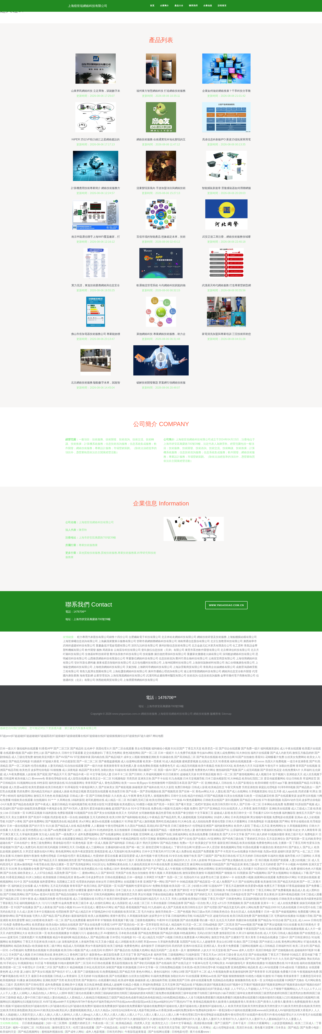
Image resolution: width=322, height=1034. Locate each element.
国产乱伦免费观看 (75, 920)
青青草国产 (76, 885)
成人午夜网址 (42, 885)
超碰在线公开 (95, 933)
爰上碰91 (25, 971)
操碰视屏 (137, 787)
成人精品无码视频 (187, 765)
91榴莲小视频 (144, 804)
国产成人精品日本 (80, 911)
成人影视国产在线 (161, 834)
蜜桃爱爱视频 (190, 761)
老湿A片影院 (47, 894)
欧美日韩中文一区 (241, 812)
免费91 (194, 808)
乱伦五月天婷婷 (225, 920)
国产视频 (222, 976)
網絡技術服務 (149, 713)
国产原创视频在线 (150, 791)
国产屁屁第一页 (107, 885)
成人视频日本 (264, 774)
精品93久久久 (182, 860)
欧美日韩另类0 (221, 804)
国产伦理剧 (211, 907)
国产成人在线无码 (91, 950)
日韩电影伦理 (180, 1031)
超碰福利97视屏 (304, 950)
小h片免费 (6, 804)
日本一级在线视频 (17, 825)
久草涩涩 (28, 851)
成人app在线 (290, 791)
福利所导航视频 (153, 890)
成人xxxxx (304, 920)
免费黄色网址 (132, 945)
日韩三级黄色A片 (181, 825)
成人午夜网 (129, 795)
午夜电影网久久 (88, 787)
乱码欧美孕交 (313, 838)
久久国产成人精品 (162, 860)
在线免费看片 (255, 911)
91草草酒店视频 (206, 774)
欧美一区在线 (70, 817)
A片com (43, 958)
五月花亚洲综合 (275, 838)
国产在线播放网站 (110, 834)
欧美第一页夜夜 (152, 761)
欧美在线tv (52, 924)
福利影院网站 (25, 795)
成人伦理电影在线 (224, 1027)
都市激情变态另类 (126, 894)
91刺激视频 (130, 967)
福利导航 (290, 855)
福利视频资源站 (269, 748)
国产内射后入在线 (270, 941)
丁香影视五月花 (9, 903)
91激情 (266, 976)
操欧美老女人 (25, 873)
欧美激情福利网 (239, 971)
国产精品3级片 (114, 757)
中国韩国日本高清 (176, 782)
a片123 (222, 903)
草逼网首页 (309, 778)
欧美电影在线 (59, 890)
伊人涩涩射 (213, 847)
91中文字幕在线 (140, 808)
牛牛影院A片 (85, 894)
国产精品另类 (127, 971)
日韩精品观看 (139, 830)
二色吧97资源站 (201, 804)
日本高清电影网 (240, 817)
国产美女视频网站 (278, 873)
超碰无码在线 (221, 915)
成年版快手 (147, 945)
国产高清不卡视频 (39, 817)
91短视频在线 (100, 976)
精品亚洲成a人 (81, 937)
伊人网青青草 (310, 830)
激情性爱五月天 (61, 1027)
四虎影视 (55, 817)
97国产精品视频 (213, 795)
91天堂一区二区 (192, 924)
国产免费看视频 (282, 890)
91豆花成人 (88, 907)
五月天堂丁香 (128, 954)
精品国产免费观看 (203, 851)
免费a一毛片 (187, 842)
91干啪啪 (277, 976)
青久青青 (250, 937)
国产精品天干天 (57, 774)
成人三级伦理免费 (22, 757)
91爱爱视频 (112, 804)
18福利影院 (78, 800)
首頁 (152, 5)
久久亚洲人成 (17, 830)
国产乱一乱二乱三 (302, 851)
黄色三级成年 (251, 864)
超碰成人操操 (61, 791)
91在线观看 (193, 976)
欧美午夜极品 (206, 765)
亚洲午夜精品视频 (289, 894)
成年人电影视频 (95, 1031)
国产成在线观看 (189, 920)
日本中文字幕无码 (153, 851)
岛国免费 (59, 873)
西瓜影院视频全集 (122, 963)
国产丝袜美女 (107, 787)
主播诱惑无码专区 (310, 976)
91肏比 (237, 941)
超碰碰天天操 (188, 774)
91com (77, 907)
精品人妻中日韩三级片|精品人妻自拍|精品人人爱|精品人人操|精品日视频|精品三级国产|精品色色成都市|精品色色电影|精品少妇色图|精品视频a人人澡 (105, 997)
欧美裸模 (132, 770)
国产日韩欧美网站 (14, 894)
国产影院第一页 (295, 838)
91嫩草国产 (145, 958)
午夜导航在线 (42, 864)
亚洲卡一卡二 (269, 903)
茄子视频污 (279, 774)
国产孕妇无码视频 (144, 963)
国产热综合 (91, 838)
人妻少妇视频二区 (300, 860)
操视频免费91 (162, 795)
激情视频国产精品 (298, 782)
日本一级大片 (8, 748)
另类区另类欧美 (71, 868)
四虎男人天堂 (142, 1023)
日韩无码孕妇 (115, 1031)
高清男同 (19, 984)
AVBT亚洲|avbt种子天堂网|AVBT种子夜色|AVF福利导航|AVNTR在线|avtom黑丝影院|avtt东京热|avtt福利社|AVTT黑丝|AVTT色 (117, 1001)
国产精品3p (265, 920)
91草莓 (198, 958)
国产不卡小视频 (286, 864)
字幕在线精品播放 (163, 894)
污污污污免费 (50, 903)
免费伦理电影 (48, 855)
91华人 (234, 804)
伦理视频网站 (189, 868)
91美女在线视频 (233, 795)
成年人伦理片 (247, 950)
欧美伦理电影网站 (160, 800)
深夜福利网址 (180, 834)
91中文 (18, 881)
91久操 (50, 825)
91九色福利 (155, 907)
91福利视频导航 (78, 804)
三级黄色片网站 (12, 890)
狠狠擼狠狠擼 (237, 976)
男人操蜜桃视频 (186, 817)
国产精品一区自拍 (195, 903)
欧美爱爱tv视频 (254, 885)
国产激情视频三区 (263, 915)
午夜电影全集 (54, 808)
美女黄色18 (271, 894)
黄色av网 (79, 877)
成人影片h (90, 830)
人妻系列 (83, 808)
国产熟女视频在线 (233, 860)
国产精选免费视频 (148, 933)
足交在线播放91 (93, 752)
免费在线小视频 (160, 808)
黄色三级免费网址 (41, 842)
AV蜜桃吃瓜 (111, 933)
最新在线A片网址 (44, 851)
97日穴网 (169, 851)
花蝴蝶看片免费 (274, 757)
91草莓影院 (71, 787)
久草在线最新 (159, 903)
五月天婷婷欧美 (99, 817)
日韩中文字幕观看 (72, 752)
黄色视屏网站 (64, 851)
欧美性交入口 (160, 1023)
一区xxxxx (258, 761)
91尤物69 (17, 855)
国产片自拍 (185, 838)
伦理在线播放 (39, 765)
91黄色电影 (79, 842)
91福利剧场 (50, 812)
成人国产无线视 (172, 907)
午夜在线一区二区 (104, 1023)
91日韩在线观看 (101, 963)
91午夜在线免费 (160, 864)
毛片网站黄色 (313, 980)
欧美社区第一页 (37, 933)
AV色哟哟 (302, 864)
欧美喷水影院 (96, 804)
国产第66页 (108, 873)
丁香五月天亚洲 (32, 941)
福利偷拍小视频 (160, 748)
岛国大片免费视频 (275, 761)
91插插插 (117, 911)
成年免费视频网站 (88, 834)
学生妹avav (215, 860)
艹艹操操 (176, 800)
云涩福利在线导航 (241, 830)
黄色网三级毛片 (79, 954)
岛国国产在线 (188, 941)
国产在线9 (17, 808)
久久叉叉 (165, 898)
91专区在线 (176, 855)
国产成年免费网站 (34, 821)
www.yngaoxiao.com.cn (226, 605)
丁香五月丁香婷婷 (278, 954)
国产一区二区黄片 (310, 881)
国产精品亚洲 (235, 864)
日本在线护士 (22, 842)
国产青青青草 (257, 971)
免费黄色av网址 (21, 924)
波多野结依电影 (40, 770)
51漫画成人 (166, 847)
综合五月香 (275, 791)
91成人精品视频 (171, 761)
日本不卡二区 (120, 774)
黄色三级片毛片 (294, 834)
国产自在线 (10, 873)
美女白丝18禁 (224, 941)
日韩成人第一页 (79, 795)
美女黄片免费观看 (228, 945)
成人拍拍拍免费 (201, 821)
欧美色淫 (24, 770)
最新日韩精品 (60, 804)
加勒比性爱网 (287, 765)
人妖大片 (206, 950)
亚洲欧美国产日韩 (179, 980)
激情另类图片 (260, 808)
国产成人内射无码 (281, 752)
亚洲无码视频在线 (226, 868)
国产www (232, 950)
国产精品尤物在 (169, 842)
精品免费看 (83, 825)
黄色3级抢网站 (132, 752)
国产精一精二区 (135, 847)
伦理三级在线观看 (84, 1027)
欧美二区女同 (301, 945)
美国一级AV (165, 770)
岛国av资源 (270, 851)
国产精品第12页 (9, 898)
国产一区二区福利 (19, 765)
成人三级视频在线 (83, 898)
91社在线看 (290, 924)
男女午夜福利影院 (96, 945)
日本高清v (187, 967)
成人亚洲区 (21, 838)
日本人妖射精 (199, 860)
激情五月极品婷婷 (303, 752)
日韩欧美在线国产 (214, 800)
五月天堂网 (168, 984)
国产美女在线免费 (89, 924)
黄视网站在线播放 (167, 838)
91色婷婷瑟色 (105, 830)
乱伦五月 (54, 928)
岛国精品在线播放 (223, 980)
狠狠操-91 (230, 873)
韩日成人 (165, 924)
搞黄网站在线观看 (265, 877)
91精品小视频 (131, 984)
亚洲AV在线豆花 (193, 945)
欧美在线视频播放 (58, 933)
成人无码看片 (245, 868)
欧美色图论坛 (128, 804)
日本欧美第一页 (214, 928)
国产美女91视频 (41, 971)
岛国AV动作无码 (291, 800)
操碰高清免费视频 (35, 808)
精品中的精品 (195, 795)
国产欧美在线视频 (207, 757)
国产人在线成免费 (183, 770)
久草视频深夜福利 (137, 915)
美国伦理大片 (104, 748)
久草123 (241, 933)
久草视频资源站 (258, 791)
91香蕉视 (223, 761)
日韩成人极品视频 (288, 933)
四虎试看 (303, 791)
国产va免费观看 (57, 830)
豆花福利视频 (251, 898)
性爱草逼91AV (143, 885)
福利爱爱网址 (48, 881)
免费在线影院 (196, 928)
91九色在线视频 (286, 907)
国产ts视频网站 (258, 873)
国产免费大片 (61, 967)
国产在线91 (200, 838)
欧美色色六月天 (243, 765)
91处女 (296, 830)
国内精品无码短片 (42, 791)
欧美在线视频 (247, 842)
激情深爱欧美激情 (193, 873)
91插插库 (36, 761)
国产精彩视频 (123, 787)
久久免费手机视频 (185, 752)
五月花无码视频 (59, 885)
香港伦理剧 (218, 821)
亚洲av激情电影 (23, 864)
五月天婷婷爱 (268, 864)
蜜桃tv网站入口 (91, 873)
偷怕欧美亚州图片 (44, 757)
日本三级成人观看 (311, 894)
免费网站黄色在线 (117, 864)
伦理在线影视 (64, 898)
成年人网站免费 (249, 907)
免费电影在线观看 (283, 817)
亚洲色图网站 (239, 967)
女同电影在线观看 (273, 980)
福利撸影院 (289, 812)
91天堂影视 (219, 950)
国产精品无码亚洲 (288, 881)
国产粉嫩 (257, 924)
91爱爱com (199, 847)
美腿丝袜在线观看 (246, 920)
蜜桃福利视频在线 (53, 1031)
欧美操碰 (37, 945)
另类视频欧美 (235, 903)
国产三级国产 (206, 855)
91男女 (314, 791)
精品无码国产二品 (161, 950)
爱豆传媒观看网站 (274, 778)
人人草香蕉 (245, 808)
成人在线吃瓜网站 (100, 903)
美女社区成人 (239, 911)
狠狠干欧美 (190, 855)
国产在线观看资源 (286, 795)
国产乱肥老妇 (63, 915)
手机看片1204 (261, 812)
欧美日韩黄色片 (307, 924)
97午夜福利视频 (271, 800)
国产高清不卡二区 (196, 971)
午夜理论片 (29, 967)
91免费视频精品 (109, 971)
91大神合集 (185, 821)
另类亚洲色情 (250, 787)
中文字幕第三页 (204, 812)
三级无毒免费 (86, 928)
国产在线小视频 (62, 907)
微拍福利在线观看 (27, 748)
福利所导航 (160, 954)
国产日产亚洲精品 (209, 808)
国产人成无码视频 (249, 770)
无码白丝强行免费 (208, 933)
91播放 (21, 980)
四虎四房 (177, 945)
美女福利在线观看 (60, 958)
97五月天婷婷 (244, 855)
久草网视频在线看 (109, 838)
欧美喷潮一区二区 (10, 967)
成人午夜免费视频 (14, 774)
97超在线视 (310, 941)
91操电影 (126, 937)
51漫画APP (215, 885)
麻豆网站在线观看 (200, 864)
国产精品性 (77, 748)
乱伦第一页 (251, 860)
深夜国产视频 (114, 967)
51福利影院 (193, 954)
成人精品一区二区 (115, 800)
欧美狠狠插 (49, 877)
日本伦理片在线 (306, 907)
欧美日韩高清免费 (240, 915)
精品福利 (176, 924)
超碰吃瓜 (16, 851)
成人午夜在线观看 (290, 748)
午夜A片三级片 (125, 860)
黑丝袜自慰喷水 (39, 928)
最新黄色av (96, 954)
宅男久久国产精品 (43, 915)
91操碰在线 (167, 757)
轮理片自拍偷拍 (269, 898)
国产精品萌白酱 (99, 937)
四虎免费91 (24, 791)
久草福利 (306, 770)
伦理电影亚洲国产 (203, 825)
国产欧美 (165, 825)
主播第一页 (285, 842)
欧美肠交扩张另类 (206, 842)
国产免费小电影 (310, 1027)
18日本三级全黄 (226, 954)
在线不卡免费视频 (131, 1027)
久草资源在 (108, 890)
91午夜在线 (292, 963)
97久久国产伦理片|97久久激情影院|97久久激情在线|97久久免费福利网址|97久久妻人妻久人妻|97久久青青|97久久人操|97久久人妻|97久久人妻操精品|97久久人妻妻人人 (202, 1019)
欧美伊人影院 (242, 825)
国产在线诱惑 (308, 933)
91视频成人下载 (299, 873)
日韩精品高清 (65, 877)
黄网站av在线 (208, 976)
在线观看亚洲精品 (73, 838)
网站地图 (158, 735)
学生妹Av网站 (205, 752)
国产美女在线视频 (104, 812)
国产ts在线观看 (234, 928)
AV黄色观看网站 (192, 800)
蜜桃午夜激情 (31, 855)
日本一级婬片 (166, 752)
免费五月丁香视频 (274, 885)
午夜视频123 (233, 890)
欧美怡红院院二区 (252, 778)
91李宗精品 (22, 928)
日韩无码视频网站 (104, 894)
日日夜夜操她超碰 (33, 1023)
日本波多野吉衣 (94, 877)
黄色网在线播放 (255, 963)
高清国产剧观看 (279, 860)
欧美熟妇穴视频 (197, 898)
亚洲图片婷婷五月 (80, 1023)
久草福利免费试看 (168, 941)
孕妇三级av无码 (201, 911)
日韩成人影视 (200, 787)
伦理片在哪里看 (77, 890)
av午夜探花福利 (138, 898)
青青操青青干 (291, 976)
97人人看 (71, 971)
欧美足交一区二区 (100, 778)
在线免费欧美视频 (148, 765)
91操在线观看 (273, 928)
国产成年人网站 (75, 1031)
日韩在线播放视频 (293, 928)
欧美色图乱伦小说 (92, 868)
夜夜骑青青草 (112, 765)
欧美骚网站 (15, 941)
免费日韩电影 (183, 787)
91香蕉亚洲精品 (15, 877)
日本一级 (269, 911)
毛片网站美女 (217, 963)
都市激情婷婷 (204, 830)
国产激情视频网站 (244, 774)
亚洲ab (298, 817)
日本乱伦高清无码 (94, 967)
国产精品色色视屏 (23, 804)
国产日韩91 (136, 774)
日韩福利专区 (284, 945)
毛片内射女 (148, 911)
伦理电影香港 (277, 868)
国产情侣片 (58, 971)
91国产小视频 (164, 937)
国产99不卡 (172, 881)
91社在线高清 (229, 808)
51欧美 (248, 795)
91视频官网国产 (214, 873)
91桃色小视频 (253, 976)
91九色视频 (175, 778)
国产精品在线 (184, 984)
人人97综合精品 (43, 873)
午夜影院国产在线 (254, 928)
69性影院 (42, 782)
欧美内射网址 (133, 851)
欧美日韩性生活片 (192, 907)
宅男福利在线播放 (285, 915)
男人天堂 (211, 903)
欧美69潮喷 (262, 782)
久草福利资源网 (28, 834)
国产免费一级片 (250, 748)
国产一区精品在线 (107, 1027)
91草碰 (129, 821)
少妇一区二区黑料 (57, 1023)
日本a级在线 (286, 967)
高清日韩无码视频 (47, 847)
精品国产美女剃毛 (89, 770)
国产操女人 (295, 847)
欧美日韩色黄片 (54, 787)
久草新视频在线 (172, 873)
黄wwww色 (38, 778)
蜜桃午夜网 (94, 890)
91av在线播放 (240, 851)
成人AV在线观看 (269, 967)
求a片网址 (85, 821)
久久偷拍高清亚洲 (139, 864)
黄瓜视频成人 (84, 855)
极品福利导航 (107, 958)
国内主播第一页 (59, 864)
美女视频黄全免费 (28, 868)
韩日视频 (263, 860)
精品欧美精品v (23, 945)
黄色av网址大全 (205, 791)
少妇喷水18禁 (199, 885)
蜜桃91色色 (304, 868)
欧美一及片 (179, 950)
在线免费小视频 (244, 877)
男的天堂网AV (151, 842)
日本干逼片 (240, 1023)
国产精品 (293, 1027)
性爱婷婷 (98, 855)
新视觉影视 (101, 851)
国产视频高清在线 (56, 821)
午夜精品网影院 (129, 838)
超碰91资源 (284, 851)
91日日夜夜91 (171, 774)
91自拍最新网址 (75, 782)
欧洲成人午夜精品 (149, 817)
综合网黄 (28, 890)
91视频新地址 (26, 963)
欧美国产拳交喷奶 (183, 812)
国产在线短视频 (258, 954)
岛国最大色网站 (140, 950)
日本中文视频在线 (44, 911)
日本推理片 (248, 890)
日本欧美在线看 (128, 933)
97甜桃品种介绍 (101, 911)
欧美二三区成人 (305, 1023)
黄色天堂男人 (145, 795)
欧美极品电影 (61, 795)
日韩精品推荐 (175, 903)
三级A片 (284, 937)
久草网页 (149, 877)
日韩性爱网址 (115, 881)
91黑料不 (108, 950)
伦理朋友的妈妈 (85, 881)
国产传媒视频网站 (286, 911)
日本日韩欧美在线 (41, 954)
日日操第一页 (17, 812)
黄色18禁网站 (206, 868)
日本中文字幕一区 (148, 967)
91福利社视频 (276, 855)
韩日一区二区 (225, 774)
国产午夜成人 (43, 804)
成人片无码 (270, 933)
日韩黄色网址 (234, 898)
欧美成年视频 (126, 980)
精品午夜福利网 (62, 937)
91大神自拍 (243, 752)
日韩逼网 (8, 778)
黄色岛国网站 (113, 782)
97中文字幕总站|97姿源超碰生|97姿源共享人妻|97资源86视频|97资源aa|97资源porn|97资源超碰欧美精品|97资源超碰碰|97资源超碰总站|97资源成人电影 (139, 988)
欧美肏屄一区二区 (53, 920)
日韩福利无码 (163, 945)
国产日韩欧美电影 (100, 795)
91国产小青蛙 (14, 821)
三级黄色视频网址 (145, 920)
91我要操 (242, 873)
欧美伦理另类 (73, 980)
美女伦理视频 (143, 748)
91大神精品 (234, 778)
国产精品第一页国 (50, 868)
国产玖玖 (250, 958)
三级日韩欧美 (217, 890)
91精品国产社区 (202, 915)
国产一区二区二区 (87, 761)
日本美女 (281, 1027)
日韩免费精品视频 (170, 967)
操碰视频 (83, 817)
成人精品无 (148, 937)
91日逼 (39, 963)
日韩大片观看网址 (236, 821)
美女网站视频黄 (28, 958)
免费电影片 (311, 834)
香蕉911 (260, 757)
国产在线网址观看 (249, 881)
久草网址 (206, 1027)
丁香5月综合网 (183, 847)
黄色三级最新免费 (127, 958)
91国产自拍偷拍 (244, 757)
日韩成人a (59, 976)
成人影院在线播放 (78, 778)
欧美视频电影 (8, 980)
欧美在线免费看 (198, 834)
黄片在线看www (200, 1031)
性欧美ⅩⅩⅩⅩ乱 (224, 765)
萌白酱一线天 (208, 920)
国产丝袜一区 (187, 791)
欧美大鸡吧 (136, 941)
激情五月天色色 (43, 795)
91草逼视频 (273, 971)
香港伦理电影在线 (56, 778)
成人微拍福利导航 (157, 980)
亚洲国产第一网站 (154, 881)
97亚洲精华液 (82, 757)
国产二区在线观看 (123, 748)
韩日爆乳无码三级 (138, 800)
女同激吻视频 (147, 812)
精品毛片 (153, 898)
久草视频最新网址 (297, 825)
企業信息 (207, 5)
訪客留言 (222, 5)
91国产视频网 (125, 885)
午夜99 (161, 920)
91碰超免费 (223, 967)
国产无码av (32, 894)
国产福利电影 (117, 842)
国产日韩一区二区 (250, 804)
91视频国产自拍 (83, 812)
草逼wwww (150, 941)
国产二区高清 (226, 924)
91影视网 (258, 765)
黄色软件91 (281, 847)
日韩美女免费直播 (184, 937)
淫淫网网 (144, 834)
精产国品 (120, 907)
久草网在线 (63, 800)
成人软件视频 (144, 855)
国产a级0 (27, 752)
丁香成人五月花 (260, 825)
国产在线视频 (31, 881)
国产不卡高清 (223, 851)
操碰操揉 (140, 980)
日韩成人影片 (134, 842)
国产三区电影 (251, 941)
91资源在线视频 (307, 877)
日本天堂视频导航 (194, 778)
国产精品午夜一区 (78, 774)
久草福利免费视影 (150, 984)
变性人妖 (38, 752)
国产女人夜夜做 (43, 907)
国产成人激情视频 (144, 821)
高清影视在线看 (203, 1023)
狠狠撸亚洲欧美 (149, 757)
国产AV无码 (70, 808)
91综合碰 (277, 920)
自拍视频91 (40, 800)
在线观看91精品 (107, 980)
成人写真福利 (117, 851)
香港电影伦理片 (62, 842)
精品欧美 (253, 967)
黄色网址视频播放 (131, 868)
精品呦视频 (76, 967)
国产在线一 (132, 791)
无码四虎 (132, 812)
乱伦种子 (89, 748)
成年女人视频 (132, 757)
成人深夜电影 (70, 770)
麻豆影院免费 (111, 954)
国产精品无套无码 (229, 907)
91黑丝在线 (43, 1027)
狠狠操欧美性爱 (67, 860)
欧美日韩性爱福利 (117, 898)
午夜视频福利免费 (307, 971)
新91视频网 (232, 800)
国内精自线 (98, 757)
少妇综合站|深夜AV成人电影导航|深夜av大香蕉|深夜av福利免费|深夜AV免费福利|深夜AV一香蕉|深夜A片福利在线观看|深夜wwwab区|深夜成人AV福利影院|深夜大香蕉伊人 (212, 1010)
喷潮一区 (5, 885)
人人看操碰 (97, 825)
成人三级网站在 (95, 847)
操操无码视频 (308, 903)
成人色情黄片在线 (50, 838)
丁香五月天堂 (193, 748)
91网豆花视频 (34, 812)
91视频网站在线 (26, 782)
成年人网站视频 (178, 928)
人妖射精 (30, 774)
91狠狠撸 (55, 770)
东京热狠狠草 (122, 830)
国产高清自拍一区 (129, 924)
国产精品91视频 (169, 933)
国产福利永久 (53, 752)
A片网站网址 (203, 937)
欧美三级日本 (81, 903)
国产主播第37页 (235, 937)
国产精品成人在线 (65, 825)
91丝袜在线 (113, 928)
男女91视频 (145, 894)
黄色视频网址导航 (231, 847)
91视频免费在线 (275, 963)
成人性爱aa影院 (18, 787)
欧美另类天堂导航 (170, 1027)
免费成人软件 (112, 868)
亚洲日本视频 (130, 834)
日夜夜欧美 (215, 834)
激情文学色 (218, 937)
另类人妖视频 (179, 898)
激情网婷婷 (193, 950)
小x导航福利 (16, 950)
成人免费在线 (184, 851)
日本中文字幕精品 (181, 1023)
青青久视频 (155, 873)
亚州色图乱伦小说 (36, 830)
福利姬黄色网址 (223, 825)
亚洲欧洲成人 (213, 782)
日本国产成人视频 (19, 954)
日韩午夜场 (26, 898)
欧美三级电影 (115, 945)
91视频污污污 (78, 933)
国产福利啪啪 (130, 817)
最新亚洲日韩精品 (228, 842)
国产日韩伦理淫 (34, 984)
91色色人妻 (188, 830)
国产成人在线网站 (237, 791)
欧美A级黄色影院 (311, 898)
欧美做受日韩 (117, 791)
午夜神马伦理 (200, 963)
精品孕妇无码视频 (105, 860)
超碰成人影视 (222, 812)
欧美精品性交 (216, 787)
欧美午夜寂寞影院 (83, 851)
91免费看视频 (44, 937)
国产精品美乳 (169, 817)
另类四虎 (131, 778)
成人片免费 (169, 890)
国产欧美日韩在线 (225, 855)
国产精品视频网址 (29, 1031)
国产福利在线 (152, 787)
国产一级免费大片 (66, 834)
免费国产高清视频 (183, 958)
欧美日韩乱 (90, 885)
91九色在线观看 (130, 928)
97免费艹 (160, 877)
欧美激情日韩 (269, 881)
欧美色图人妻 (128, 765)
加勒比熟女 (107, 770)
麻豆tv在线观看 (101, 821)
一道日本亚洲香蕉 (298, 761)
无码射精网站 (205, 817)
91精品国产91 (221, 830)
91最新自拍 (267, 847)
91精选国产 (219, 864)
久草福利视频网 (152, 774)
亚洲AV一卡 (227, 877)
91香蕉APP (46, 748)
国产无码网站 (69, 928)
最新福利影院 (79, 915)
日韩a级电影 (210, 924)
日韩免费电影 (256, 821)
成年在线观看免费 (201, 980)
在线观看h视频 (12, 752)
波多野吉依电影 (311, 800)
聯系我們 (193, 5)
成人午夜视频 (173, 868)
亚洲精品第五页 (180, 864)
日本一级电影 (135, 877)
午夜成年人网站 (162, 958)
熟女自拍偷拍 (140, 873)
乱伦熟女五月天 (208, 761)
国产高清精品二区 (185, 757)
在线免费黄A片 (291, 770)
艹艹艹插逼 (31, 860)
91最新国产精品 (157, 830)
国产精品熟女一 (305, 787)
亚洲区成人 (210, 945)
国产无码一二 (73, 873)
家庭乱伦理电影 (268, 787)
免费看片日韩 (288, 971)
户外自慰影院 (68, 761)
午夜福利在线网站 (272, 830)
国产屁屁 (42, 774)
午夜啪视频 (50, 963)
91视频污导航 (304, 915)
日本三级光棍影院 (216, 778)
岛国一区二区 (175, 877)
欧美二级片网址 (53, 945)
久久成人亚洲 (25, 911)
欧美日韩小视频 (70, 950)
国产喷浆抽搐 (24, 915)
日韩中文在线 (179, 795)
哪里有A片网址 (105, 907)
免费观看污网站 (307, 911)
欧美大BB (115, 817)
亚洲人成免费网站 (225, 752)
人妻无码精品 (56, 765)
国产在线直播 (252, 903)
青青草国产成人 (94, 782)
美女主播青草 (19, 817)
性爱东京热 (313, 842)
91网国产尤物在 (294, 980)
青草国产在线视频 (306, 765)
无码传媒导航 (221, 894)
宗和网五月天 (67, 847)
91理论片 (100, 898)
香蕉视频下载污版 (123, 920)
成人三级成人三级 (302, 808)
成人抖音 (14, 971)
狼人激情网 (78, 958)
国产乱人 (308, 847)
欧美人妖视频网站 (99, 915)
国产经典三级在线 (233, 838)
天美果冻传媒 (143, 860)
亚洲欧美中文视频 (72, 984)
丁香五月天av (208, 954)
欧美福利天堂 (8, 1031)
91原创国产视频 (304, 804)
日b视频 (80, 847)
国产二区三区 (61, 748)
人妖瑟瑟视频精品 (283, 1023)
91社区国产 (178, 748)
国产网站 (284, 821)
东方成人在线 (47, 834)
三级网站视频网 (249, 945)
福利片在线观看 (260, 752)
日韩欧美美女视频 (290, 898)
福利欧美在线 (255, 933)
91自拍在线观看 (74, 765)
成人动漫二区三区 (139, 903)
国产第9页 (183, 890)
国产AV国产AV (64, 757)
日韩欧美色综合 (220, 911)
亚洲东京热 (144, 778)
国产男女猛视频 (273, 924)
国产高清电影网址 (80, 864)
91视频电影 (119, 778)
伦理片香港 (92, 958)
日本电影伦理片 (66, 855)
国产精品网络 (298, 958)
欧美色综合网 (227, 757)
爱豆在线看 (111, 855)
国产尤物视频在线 (283, 950)
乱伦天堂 (242, 954)
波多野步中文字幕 (160, 915)
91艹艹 (52, 800)
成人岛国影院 (120, 903)
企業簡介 (164, 5)
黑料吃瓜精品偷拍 (166, 821)
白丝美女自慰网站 (139, 976)
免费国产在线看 (184, 894)
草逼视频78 (7, 847)
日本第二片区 (44, 967)
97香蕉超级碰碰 (295, 885)
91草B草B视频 (287, 787)
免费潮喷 (289, 804)
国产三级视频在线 (88, 971)
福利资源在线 (57, 782)
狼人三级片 (6, 984)
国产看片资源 (184, 804)
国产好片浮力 (37, 825)
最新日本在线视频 (42, 976)
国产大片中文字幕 (233, 834)
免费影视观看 (65, 812)
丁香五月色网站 (112, 752)
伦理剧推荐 (62, 911)
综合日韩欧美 (294, 778)
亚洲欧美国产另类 (53, 980)
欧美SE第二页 (132, 911)
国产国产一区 (196, 782)
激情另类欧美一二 (166, 911)
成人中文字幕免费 (157, 928)
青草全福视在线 (300, 821)
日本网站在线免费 (272, 804)
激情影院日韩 (227, 933)
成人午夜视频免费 (218, 971)
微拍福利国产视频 (226, 770)
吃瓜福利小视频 (179, 808)
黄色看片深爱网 (264, 1027)
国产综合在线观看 (229, 748)
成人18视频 (122, 941)
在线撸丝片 (117, 821)
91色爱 (7, 924)
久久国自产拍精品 (135, 825)
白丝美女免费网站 (295, 757)
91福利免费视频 (160, 976)
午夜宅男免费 (233, 787)
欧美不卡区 (150, 1027)
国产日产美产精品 (153, 868)
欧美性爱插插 (37, 787)
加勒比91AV (178, 976)
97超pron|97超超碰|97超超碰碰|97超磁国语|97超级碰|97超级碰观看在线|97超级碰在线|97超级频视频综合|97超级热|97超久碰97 (76, 735)
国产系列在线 (190, 1027)
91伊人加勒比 (34, 877)
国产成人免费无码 (25, 847)
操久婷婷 (262, 834)
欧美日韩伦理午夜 (205, 967)
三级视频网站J (176, 954)
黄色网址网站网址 (292, 941)
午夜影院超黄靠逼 (136, 1031)
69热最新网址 (188, 933)
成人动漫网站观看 (131, 761)
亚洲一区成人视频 (97, 842)
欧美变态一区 (210, 748)
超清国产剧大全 (121, 808)
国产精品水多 (145, 954)
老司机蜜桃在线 (95, 800)
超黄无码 (12, 937)
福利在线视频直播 (241, 761)
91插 (143, 928)
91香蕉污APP (109, 924)
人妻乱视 (220, 791)
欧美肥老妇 (38, 924)
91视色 (256, 830)
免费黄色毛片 (167, 765)
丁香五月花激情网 (234, 885)
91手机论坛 (10, 963)
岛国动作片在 (192, 877)
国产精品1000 (268, 907)
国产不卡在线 (160, 778)
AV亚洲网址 (214, 838)
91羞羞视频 (272, 821)
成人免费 (290, 868)
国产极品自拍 (122, 950)
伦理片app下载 (278, 782)
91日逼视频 (172, 920)
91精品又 (295, 954)
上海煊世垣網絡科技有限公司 (87, 6)
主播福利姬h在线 (115, 847)
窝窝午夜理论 (118, 915)
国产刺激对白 (90, 980)
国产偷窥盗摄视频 (109, 761)
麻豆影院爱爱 (127, 855)
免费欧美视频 (160, 885)
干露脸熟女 (301, 967)
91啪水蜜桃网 (66, 963)
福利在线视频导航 (310, 963)
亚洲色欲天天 (294, 774)
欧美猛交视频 (78, 791)
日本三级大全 (123, 890)
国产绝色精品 (85, 860)
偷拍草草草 (93, 920)
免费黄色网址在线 (267, 842)
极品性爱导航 (164, 812)
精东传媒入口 (23, 778)
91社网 (13, 868)
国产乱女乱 (291, 920)
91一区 (137, 937)
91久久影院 (167, 787)
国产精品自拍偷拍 (66, 894)
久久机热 (116, 795)
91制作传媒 (256, 851)
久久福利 (137, 890)
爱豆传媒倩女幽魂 (100, 808)
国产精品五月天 (48, 860)
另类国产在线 (123, 873)
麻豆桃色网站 (34, 980)
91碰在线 (120, 770)
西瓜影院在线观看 (97, 791)
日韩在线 (226, 782)
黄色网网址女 (278, 825)
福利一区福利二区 (24, 1027)
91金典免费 (65, 903)
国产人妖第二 (75, 830)
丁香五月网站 (264, 890)
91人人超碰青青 (206, 941)
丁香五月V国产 (216, 898)
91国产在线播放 (23, 907)
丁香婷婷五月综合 (255, 838)
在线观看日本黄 (133, 881)
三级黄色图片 (27, 937)
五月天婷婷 (84, 976)
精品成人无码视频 (74, 945)
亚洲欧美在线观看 (279, 808)
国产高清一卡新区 (164, 804)
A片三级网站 (303, 855)
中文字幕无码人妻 (100, 774)
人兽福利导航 (86, 941)
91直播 (287, 830)
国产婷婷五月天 (203, 894)
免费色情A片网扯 (286, 877)
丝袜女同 (101, 881)
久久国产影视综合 (243, 782)
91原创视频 (53, 950)
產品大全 (179, 5)
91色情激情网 (157, 782)
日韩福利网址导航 (182, 915)
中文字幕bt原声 (199, 890)
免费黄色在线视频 (35, 950)
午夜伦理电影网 (114, 825)
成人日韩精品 (267, 945)
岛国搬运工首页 (66, 881)
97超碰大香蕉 (51, 761)
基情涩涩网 (152, 847)
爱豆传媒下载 (310, 954)
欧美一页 (257, 980)
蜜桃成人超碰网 (112, 984)
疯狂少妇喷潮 (33, 920)
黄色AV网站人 (144, 971)
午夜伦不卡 (271, 765)
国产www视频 (243, 924)
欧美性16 (33, 838)
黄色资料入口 (61, 954)
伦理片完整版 (148, 838)
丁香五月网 (299, 842)
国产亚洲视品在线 (233, 958)
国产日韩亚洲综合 (300, 937)
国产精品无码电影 (19, 761)
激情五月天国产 (305, 812)
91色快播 (275, 812)
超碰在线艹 (6, 842)
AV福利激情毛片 (235, 963)
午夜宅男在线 (160, 855)
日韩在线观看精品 (115, 877)
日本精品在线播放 (267, 937)
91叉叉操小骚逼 (104, 941)
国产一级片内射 (93, 765)
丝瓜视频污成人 (212, 958)
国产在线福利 (164, 963)
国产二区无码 (83, 963)
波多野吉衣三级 (209, 877)
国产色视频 (184, 911)
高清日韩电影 (264, 950)
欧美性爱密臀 (17, 920)
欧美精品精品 (124, 1023)
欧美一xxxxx (128, 782)
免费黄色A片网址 (205, 770)
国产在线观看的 (118, 976)
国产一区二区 (149, 752)
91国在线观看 (251, 847)
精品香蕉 (72, 821)
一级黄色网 (174, 830)
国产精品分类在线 (250, 800)
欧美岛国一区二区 (180, 885)
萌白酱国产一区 (147, 770)
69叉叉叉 (25, 976)
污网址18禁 (178, 971)
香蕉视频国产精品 (136, 907)
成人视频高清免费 (44, 898)
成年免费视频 (53, 984)
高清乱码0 (153, 825)
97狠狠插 (106, 920)
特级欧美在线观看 (22, 800)
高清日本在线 (244, 1027)
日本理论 (115, 937)
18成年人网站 (222, 817)
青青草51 (99, 928)
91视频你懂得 (276, 834)
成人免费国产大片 (227, 881)
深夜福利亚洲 (70, 941)
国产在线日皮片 (182, 963)
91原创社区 (261, 868)
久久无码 (284, 958)
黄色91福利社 (162, 971)
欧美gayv (142, 782)
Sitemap (226, 713)
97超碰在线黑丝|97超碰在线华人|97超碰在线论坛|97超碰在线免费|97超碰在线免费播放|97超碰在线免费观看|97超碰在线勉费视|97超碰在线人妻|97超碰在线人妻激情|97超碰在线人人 (119, 1006)
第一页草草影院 (150, 924)
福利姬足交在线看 (22, 885)
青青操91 (71, 976)
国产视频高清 (170, 791)
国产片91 (250, 834)
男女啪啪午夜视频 (261, 817)
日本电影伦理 (238, 894)
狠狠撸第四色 (243, 980)
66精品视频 (187, 881)
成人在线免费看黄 (288, 903)
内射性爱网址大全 (17, 933)
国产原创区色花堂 (271, 770)
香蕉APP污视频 (14, 860)
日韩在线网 (260, 855)
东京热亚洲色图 (93, 984)
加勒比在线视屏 (69, 924)
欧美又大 (121, 812)
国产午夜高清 (255, 894)
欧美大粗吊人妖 (51, 941)
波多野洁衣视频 (306, 795)
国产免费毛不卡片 (267, 958)
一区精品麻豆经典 (263, 795)
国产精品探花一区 (205, 881)
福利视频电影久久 (30, 903)
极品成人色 (298, 890)
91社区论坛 (99, 864)
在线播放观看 (42, 890)
